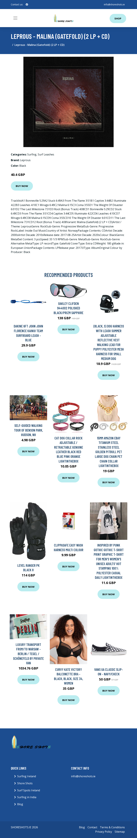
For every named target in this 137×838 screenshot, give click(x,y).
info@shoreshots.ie (114, 4)
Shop (117, 18)
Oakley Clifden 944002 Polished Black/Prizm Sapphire (68, 308)
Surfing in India (26, 797)
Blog (20, 804)
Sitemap (120, 831)
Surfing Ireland (26, 776)
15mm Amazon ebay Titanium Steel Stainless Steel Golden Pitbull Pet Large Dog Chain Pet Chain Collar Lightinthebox (108, 452)
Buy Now (22, 186)
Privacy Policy (103, 831)
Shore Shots (25, 783)
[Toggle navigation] (15, 18)
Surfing (31, 154)
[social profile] (26, 4)
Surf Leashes (46, 154)
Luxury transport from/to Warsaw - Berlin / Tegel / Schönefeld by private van (28, 653)
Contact (92, 827)
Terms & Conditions (112, 827)
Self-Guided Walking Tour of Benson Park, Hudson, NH (28, 430)
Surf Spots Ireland (28, 790)
